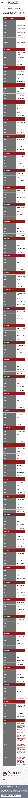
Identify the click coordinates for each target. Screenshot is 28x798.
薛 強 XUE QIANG (20, 762)
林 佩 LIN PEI (19, 760)
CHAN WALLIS (20, 748)
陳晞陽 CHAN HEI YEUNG (22, 747)
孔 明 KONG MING (20, 758)
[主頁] (16, 3)
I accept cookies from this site (11, 795)
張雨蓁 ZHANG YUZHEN (22, 764)
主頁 (4, 8)
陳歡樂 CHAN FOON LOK (22, 745)
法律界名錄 (17, 8)
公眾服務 (10, 8)
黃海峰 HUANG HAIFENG (22, 727)
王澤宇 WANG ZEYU (21, 753)
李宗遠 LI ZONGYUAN (21, 751)
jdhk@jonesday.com (21, 42)
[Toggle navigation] (26, 2)
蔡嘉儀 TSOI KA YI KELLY (22, 739)
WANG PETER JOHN (21, 726)
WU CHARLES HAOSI (21, 740)
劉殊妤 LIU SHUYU (20, 761)
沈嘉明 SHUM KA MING (21, 736)
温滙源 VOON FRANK (21, 729)
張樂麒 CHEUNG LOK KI (22, 732)
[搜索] (2, 2)
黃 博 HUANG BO (20, 733)
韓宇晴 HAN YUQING (21, 757)
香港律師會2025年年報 (7, 782)
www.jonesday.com (21, 46)
